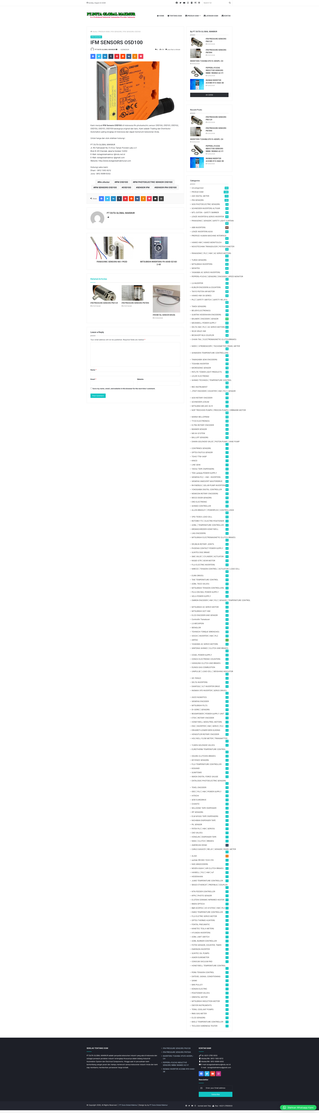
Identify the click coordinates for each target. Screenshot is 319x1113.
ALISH (194, 856)
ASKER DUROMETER (200, 957)
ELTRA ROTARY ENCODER (203, 425)
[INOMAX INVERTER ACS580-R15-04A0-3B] (197, 84)
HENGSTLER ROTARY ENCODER (205, 734)
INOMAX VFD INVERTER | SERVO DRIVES (209, 690)
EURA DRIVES (197, 575)
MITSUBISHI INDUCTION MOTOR (206, 1001)
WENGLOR (196, 627)
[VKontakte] (128, 56)
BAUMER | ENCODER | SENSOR (205, 319)
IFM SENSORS (116, 32)
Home (94, 32)
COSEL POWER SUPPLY (202, 655)
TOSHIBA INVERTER (200, 364)
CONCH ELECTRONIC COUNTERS (206, 659)
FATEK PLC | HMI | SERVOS (203, 829)
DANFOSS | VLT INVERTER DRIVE (206, 686)
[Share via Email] (155, 198)
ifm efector (104, 182)
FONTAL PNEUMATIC (201, 924)
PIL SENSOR (197, 824)
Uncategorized (197, 188)
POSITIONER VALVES (201, 993)
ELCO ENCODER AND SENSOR (205, 615)
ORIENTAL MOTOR (199, 997)
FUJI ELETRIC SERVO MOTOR (204, 916)
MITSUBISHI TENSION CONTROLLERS (208, 588)
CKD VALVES (197, 833)
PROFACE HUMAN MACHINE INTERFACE (209, 236)
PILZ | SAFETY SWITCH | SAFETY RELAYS (209, 300)
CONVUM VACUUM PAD (202, 961)
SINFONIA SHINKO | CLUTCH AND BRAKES (210, 648)
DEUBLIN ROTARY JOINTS (203, 544)
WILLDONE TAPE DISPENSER (204, 808)
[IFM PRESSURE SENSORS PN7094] (135, 293)
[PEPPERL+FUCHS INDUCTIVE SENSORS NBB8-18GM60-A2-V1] (197, 72)
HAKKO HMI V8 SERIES (201, 295)
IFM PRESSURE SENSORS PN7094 (135, 303)
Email (93, 379)
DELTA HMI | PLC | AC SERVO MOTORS (208, 327)
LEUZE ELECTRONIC (200, 376)
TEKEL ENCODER (199, 787)
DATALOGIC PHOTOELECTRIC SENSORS (209, 781)
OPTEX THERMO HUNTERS (203, 920)
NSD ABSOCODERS (200, 864)
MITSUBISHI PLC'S (199, 705)
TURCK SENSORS (199, 260)
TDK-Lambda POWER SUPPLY (204, 473)
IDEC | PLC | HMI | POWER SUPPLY (206, 791)
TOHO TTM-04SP (199, 456)
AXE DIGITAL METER (200, 196)
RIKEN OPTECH (198, 904)
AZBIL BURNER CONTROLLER (204, 941)
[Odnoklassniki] (134, 56)
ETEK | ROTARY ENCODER (203, 718)
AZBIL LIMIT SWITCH (200, 937)
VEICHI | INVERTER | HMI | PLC (205, 636)
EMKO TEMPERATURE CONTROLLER (207, 912)
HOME (161, 16)
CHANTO (195, 804)
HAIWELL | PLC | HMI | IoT (203, 872)
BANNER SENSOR (199, 429)
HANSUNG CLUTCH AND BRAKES (206, 663)
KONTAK (227, 16)
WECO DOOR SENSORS (202, 498)
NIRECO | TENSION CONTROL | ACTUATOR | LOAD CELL (216, 569)
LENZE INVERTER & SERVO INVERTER (208, 216)
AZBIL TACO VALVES (200, 584)
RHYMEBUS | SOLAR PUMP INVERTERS (208, 485)
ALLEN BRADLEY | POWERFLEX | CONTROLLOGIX (213, 510)
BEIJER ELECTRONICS (201, 310)
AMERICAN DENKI (199, 845)
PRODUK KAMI (193, 16)
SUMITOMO (197, 772)
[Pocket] (140, 56)
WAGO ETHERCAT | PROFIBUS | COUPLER (209, 885)
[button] (298, 1107)
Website (140, 379)
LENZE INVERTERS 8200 (202, 231)
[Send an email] (116, 49)
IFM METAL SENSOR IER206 (164, 315)
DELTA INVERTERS (199, 682)
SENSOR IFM (143, 187)
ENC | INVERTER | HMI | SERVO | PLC (207, 726)
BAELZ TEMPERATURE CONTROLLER (207, 1022)
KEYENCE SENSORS (200, 760)
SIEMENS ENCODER (200, 701)
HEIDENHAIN (197, 876)
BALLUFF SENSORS (200, 437)
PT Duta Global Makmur (128, 1105)
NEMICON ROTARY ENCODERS (205, 493)
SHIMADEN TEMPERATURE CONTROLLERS (210, 353)
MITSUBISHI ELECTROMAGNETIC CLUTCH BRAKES (213, 537)
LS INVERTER (197, 283)
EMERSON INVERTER (201, 949)
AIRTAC (195, 640)
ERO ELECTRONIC (199, 502)
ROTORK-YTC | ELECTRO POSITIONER (208, 521)
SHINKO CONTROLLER (201, 506)
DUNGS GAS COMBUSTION (203, 667)
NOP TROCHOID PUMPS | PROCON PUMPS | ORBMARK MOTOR (219, 410)
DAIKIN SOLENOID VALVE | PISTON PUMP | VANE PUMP (215, 441)
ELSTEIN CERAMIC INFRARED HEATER (208, 900)
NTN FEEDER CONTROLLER (203, 891)
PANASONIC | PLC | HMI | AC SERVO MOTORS (211, 253)
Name (93, 370)
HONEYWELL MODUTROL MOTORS (207, 722)
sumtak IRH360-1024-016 (203, 860)
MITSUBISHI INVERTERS (202, 264)
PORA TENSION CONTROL (203, 972)
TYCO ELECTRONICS (200, 421)
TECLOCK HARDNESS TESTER (204, 1026)
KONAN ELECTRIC (199, 989)
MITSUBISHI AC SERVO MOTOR (205, 607)
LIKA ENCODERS (199, 533)
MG (198, 433)
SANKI (194, 980)
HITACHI (195, 796)
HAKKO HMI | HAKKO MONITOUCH (207, 242)
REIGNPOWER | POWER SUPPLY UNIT (208, 714)
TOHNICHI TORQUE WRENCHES (205, 632)
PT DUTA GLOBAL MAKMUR (105, 49)
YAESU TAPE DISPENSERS (203, 469)
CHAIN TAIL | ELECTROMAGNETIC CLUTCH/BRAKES (214, 339)
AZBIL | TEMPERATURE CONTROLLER (208, 525)
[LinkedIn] (104, 56)
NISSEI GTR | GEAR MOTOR (203, 560)
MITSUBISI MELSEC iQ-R (202, 406)
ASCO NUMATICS (199, 697)
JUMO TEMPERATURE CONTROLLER (207, 881)
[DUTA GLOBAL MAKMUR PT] (111, 15)
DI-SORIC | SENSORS (201, 709)
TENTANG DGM (175, 16)
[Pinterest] (116, 56)
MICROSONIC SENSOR (201, 368)
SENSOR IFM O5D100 (166, 187)
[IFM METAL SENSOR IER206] (166, 299)
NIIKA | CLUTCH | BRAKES (203, 841)
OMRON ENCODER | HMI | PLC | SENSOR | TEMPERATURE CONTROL (221, 600)
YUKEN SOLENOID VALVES (203, 745)
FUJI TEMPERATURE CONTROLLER (206, 764)
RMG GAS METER (199, 1013)
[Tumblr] (110, 56)
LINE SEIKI (196, 465)
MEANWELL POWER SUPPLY (204, 323)
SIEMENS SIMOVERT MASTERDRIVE (207, 481)
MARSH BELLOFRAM (200, 417)
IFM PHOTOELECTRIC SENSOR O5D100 (153, 182)
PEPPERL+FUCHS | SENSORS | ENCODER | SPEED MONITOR (217, 276)
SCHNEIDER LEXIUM (200, 402)
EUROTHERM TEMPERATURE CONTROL (209, 749)
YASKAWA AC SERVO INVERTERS (206, 272)
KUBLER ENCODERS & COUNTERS (206, 287)
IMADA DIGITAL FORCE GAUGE (205, 776)
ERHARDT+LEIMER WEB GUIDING (206, 730)
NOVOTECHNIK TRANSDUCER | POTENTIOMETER (213, 246)
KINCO (194, 461)
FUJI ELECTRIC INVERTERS (203, 565)
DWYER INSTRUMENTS (202, 1005)
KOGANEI (196, 768)
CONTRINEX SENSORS (201, 448)
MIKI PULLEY (197, 985)
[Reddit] (122, 56)
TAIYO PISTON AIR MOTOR (203, 291)
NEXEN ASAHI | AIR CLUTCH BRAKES (207, 868)
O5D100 (127, 187)
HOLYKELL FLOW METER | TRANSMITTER (209, 738)
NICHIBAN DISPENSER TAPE (204, 820)
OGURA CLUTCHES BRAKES (204, 756)
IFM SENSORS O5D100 (106, 187)
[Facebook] (92, 56)
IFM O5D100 (122, 182)
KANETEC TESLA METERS (203, 928)
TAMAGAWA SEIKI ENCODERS (204, 359)
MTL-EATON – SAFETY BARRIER (205, 212)
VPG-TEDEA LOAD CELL (202, 517)
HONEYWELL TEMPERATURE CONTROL (209, 966)
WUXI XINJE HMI (199, 331)
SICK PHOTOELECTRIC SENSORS (206, 204)
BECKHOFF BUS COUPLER (203, 335)
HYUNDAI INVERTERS (201, 933)
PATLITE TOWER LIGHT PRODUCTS (207, 372)
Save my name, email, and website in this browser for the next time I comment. (124, 389)
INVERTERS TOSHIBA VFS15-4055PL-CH (206, 61)
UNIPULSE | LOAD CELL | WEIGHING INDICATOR (212, 671)
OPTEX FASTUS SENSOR (202, 452)
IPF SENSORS (197, 812)
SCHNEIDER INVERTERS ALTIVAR (206, 208)
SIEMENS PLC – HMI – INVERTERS (206, 477)
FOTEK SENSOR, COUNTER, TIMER (206, 945)
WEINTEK (196, 268)
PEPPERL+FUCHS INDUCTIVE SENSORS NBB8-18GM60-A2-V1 (214, 70)
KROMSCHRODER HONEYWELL (205, 529)
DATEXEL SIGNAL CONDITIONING (206, 976)
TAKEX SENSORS (199, 306)
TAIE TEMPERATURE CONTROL (205, 580)
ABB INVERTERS (198, 227)
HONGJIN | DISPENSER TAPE (204, 837)
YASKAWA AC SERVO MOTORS (205, 644)
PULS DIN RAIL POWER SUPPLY (205, 592)
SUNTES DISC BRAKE (201, 552)
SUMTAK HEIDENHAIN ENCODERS (206, 315)
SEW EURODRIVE (199, 800)
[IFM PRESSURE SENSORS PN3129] (104, 293)
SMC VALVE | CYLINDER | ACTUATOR (208, 556)
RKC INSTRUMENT (199, 387)
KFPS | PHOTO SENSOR (202, 896)
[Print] (161, 198)
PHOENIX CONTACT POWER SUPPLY (207, 548)
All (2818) (209, 95)
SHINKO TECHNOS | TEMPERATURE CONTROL (212, 380)
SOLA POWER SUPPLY (201, 596)
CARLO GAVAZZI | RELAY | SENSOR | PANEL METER (214, 849)
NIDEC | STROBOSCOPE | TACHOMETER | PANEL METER (216, 346)
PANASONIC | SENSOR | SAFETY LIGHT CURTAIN (213, 221)
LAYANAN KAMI (212, 16)
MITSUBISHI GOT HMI (201, 611)
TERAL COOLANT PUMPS (202, 1009)
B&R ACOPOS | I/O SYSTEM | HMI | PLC (208, 908)
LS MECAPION (198, 623)
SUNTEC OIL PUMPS (200, 953)
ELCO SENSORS (198, 1018)
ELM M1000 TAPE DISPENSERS (205, 816)
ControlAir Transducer (201, 619)
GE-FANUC (196, 678)
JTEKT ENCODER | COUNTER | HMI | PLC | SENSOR (214, 391)
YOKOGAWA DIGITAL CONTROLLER (207, 489)
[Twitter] (98, 56)
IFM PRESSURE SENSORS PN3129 (104, 303)
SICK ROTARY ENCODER (202, 398)
